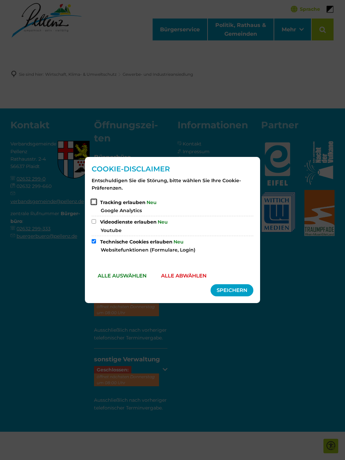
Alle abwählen (184, 275)
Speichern (232, 290)
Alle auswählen (122, 275)
